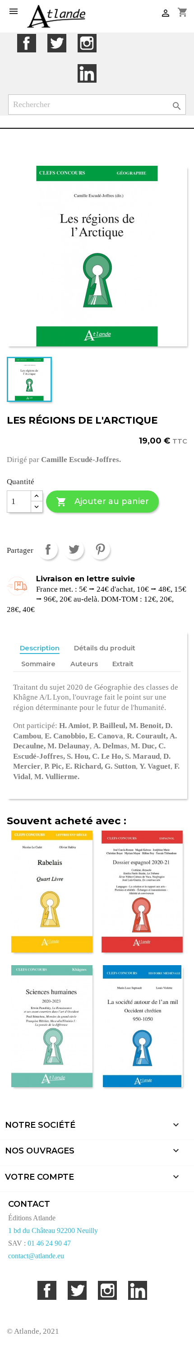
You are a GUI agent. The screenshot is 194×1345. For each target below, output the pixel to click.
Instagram (87, 43)
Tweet (74, 549)
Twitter (56, 43)
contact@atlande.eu (36, 1256)
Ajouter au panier (102, 501)
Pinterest (100, 549)
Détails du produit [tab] (104, 648)
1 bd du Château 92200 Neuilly (53, 1230)
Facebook (26, 43)
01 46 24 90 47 (49, 1243)
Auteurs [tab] (84, 664)
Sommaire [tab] (38, 664)
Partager (47, 549)
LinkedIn (87, 73)
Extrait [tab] (123, 664)
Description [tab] (40, 648)
